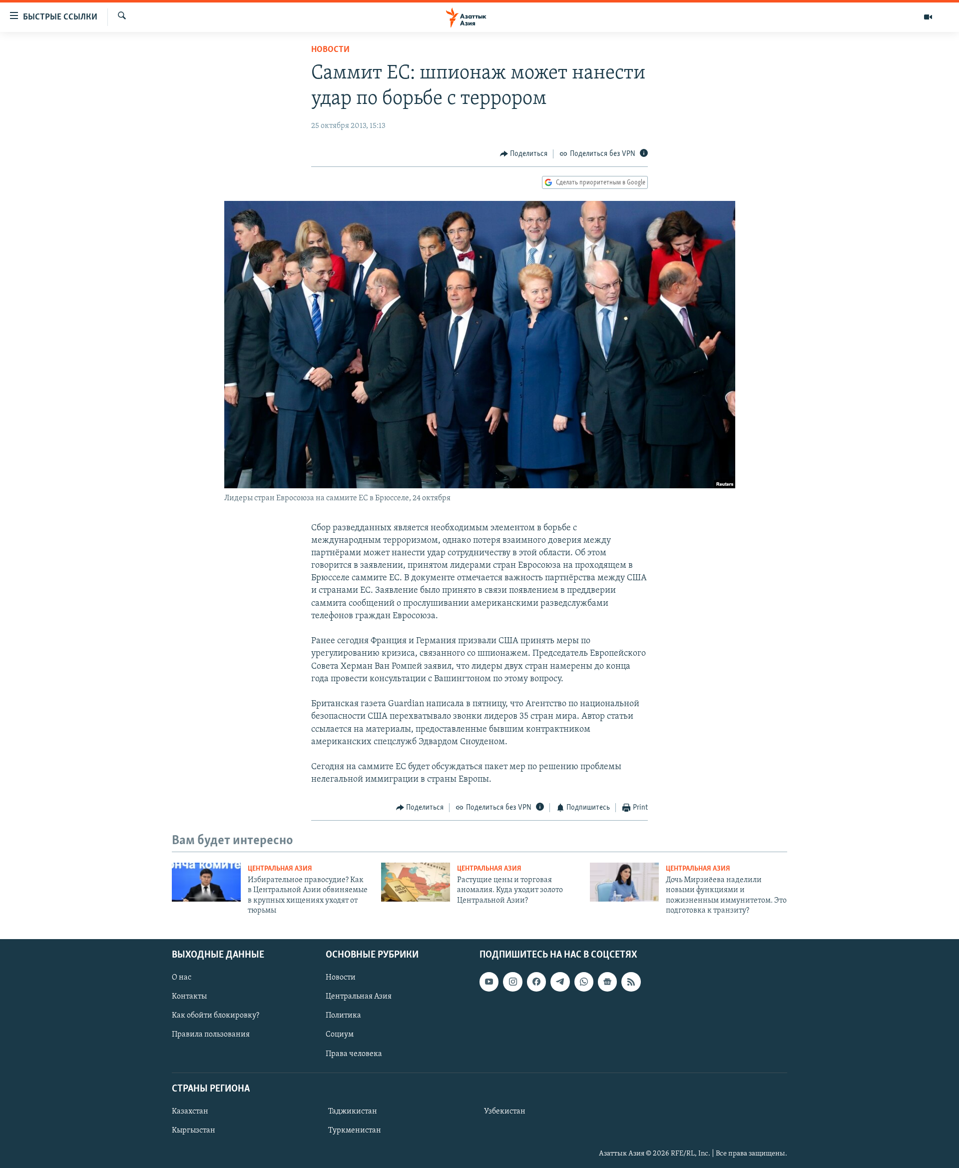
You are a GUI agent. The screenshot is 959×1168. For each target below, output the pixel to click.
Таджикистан (352, 1112)
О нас (181, 978)
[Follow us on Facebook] (536, 981)
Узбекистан (504, 1112)
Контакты (189, 997)
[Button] (524, 153)
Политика (343, 1016)
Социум (340, 1035)
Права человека (354, 1054)
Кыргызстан (193, 1131)
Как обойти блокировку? (215, 1016)
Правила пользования (211, 1035)
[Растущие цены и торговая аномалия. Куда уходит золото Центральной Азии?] (415, 882)
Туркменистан (354, 1131)
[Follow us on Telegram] (559, 981)
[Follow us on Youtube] (489, 981)
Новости (330, 49)
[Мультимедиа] (928, 17)
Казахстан (190, 1112)
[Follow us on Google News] (607, 981)
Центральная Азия (280, 869)
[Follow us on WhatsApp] (583, 981)
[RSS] (630, 981)
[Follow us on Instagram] (512, 981)
